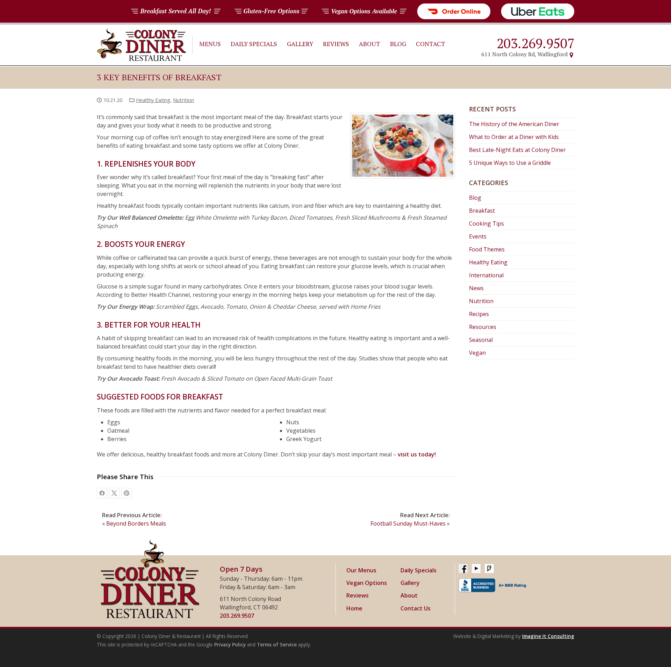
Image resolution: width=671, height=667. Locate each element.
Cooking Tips (486, 223)
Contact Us (416, 608)
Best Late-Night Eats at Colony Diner (517, 150)
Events (477, 236)
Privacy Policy (230, 644)
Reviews (336, 44)
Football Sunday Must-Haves (408, 523)
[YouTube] (476, 569)
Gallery (300, 44)
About (369, 44)
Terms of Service (277, 644)
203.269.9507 (535, 43)
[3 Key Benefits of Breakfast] (126, 493)
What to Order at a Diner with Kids (514, 137)
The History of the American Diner (514, 124)
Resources (482, 327)
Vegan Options (366, 583)
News (476, 288)
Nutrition (183, 99)
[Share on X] (114, 493)
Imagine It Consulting (548, 636)
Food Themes (487, 249)
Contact (430, 44)
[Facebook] (463, 569)
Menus (210, 44)
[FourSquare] (489, 569)
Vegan (477, 353)
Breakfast (482, 210)
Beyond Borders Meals (136, 523)
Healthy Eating (153, 99)
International (486, 275)
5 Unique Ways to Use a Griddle (510, 163)
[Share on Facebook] (102, 493)
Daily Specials (254, 44)
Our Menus (361, 570)
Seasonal (481, 340)
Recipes (479, 314)
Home (354, 608)
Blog (398, 44)
